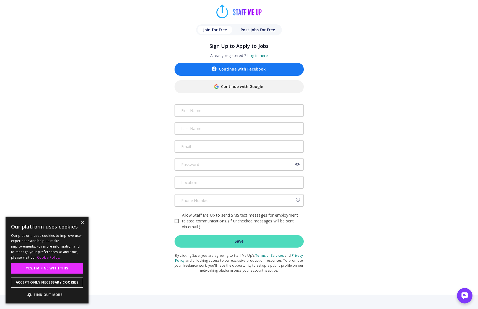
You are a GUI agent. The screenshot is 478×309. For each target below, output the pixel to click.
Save (239, 241)
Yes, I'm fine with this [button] (47, 268)
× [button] (82, 222)
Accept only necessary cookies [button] (47, 282)
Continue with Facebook (242, 69)
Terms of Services (269, 255)
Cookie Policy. (48, 257)
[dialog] (47, 260)
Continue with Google (242, 86)
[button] (47, 294)
